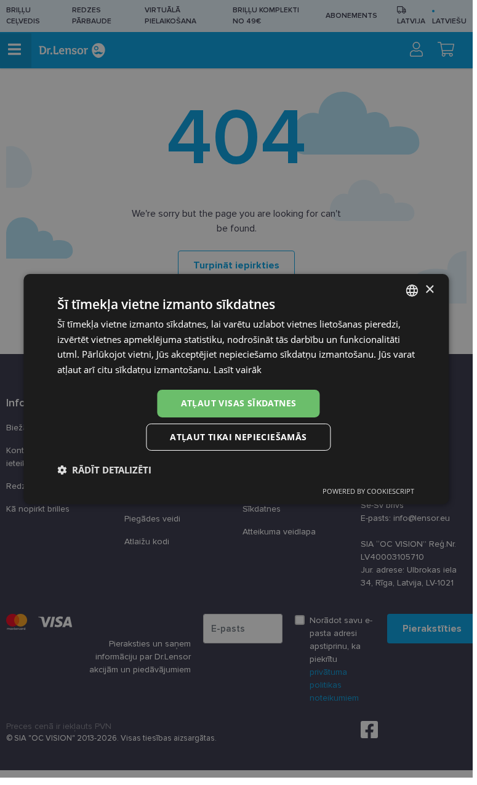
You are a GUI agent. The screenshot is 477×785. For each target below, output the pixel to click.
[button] (104, 470)
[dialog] (236, 388)
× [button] (429, 289)
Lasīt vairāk (238, 369)
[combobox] (412, 290)
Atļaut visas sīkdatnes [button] (239, 403)
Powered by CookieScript (368, 491)
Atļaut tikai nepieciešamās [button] (238, 437)
